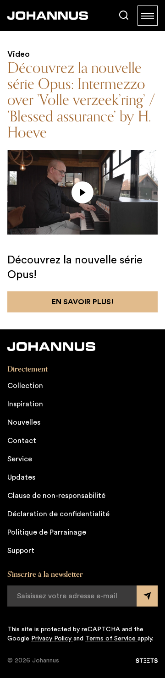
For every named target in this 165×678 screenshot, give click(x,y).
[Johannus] (47, 15)
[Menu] (148, 15)
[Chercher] (123, 15)
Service (19, 459)
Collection (25, 385)
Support (20, 550)
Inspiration (25, 404)
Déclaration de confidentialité (58, 514)
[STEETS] (147, 660)
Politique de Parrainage (46, 532)
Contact (21, 440)
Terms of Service (111, 638)
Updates (21, 477)
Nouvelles (23, 422)
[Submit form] (147, 596)
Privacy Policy (52, 638)
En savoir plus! (83, 302)
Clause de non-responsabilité (56, 495)
